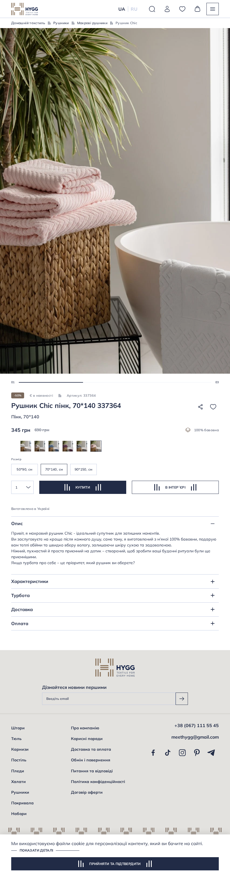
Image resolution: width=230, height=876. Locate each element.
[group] (25, 446)
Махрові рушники (92, 23)
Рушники (61, 23)
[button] (51, 382)
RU (134, 9)
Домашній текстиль (28, 23)
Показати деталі (36, 850)
